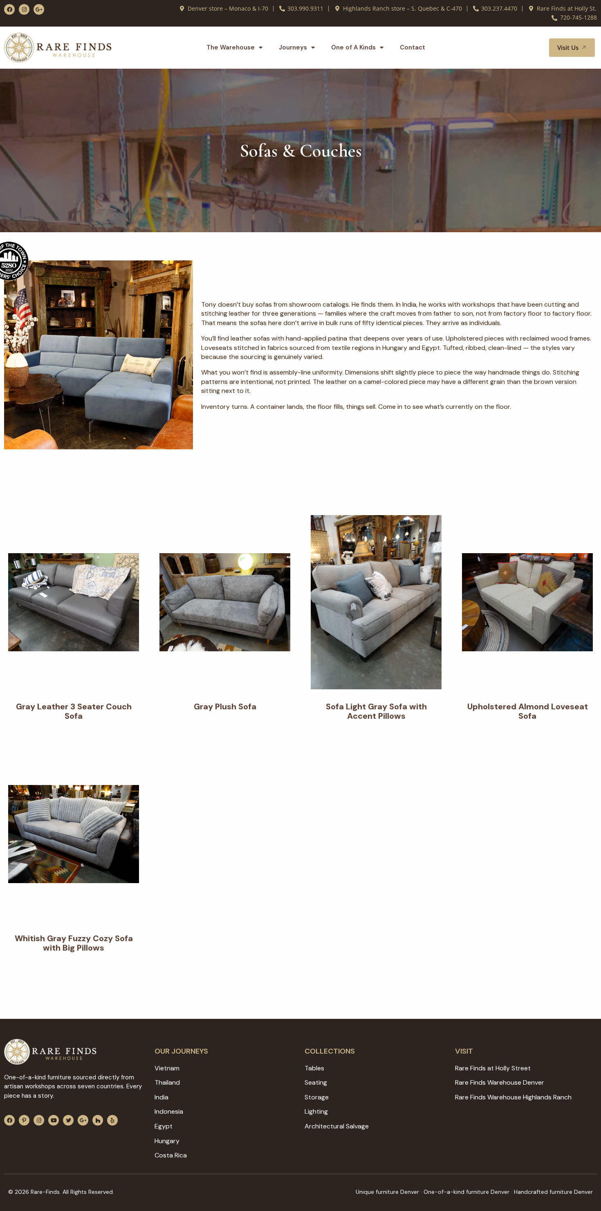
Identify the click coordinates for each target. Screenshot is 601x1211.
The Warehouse (230, 47)
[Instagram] (24, 9)
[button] (533, 47)
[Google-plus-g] (39, 9)
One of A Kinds (353, 47)
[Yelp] (112, 1120)
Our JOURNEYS (181, 1051)
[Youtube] (53, 1120)
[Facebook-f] (9, 9)
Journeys (293, 47)
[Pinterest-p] (24, 1120)
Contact (412, 47)
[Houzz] (97, 1120)
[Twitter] (68, 1120)
